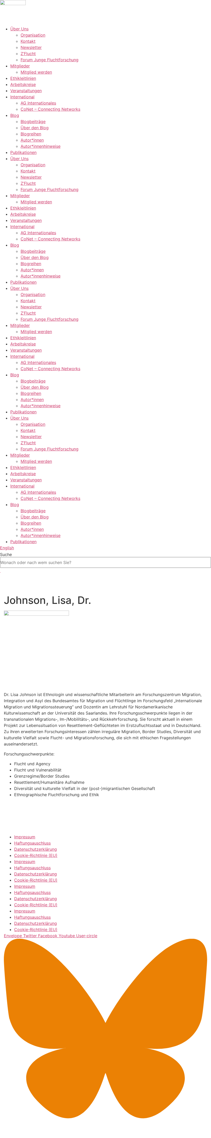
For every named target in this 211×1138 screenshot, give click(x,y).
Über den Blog (35, 127)
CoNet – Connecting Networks (50, 109)
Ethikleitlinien (23, 78)
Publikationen (23, 152)
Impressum (24, 836)
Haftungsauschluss (32, 843)
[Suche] (0, 572)
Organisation (33, 35)
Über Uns (19, 28)
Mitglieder (20, 65)
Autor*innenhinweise (40, 146)
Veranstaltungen (26, 90)
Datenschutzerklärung (35, 849)
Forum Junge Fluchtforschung (49, 59)
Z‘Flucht (28, 53)
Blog (14, 115)
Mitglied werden (36, 72)
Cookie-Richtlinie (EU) (35, 855)
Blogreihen (31, 133)
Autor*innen (32, 140)
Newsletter (31, 47)
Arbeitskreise (23, 84)
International (22, 96)
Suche (6, 554)
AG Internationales (38, 103)
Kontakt (28, 41)
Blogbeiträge (33, 121)
